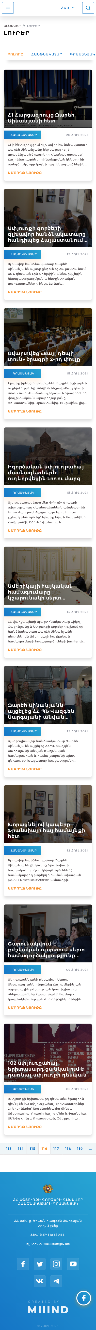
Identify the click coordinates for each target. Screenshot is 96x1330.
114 (21, 1149)
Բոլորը (15, 54)
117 (56, 1149)
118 (68, 1149)
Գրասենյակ (23, 373)
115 (32, 1149)
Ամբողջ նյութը (25, 173)
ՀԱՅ (65, 8)
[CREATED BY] (48, 1306)
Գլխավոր (12, 25)
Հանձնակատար (46, 54)
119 (80, 1149)
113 (9, 1149)
